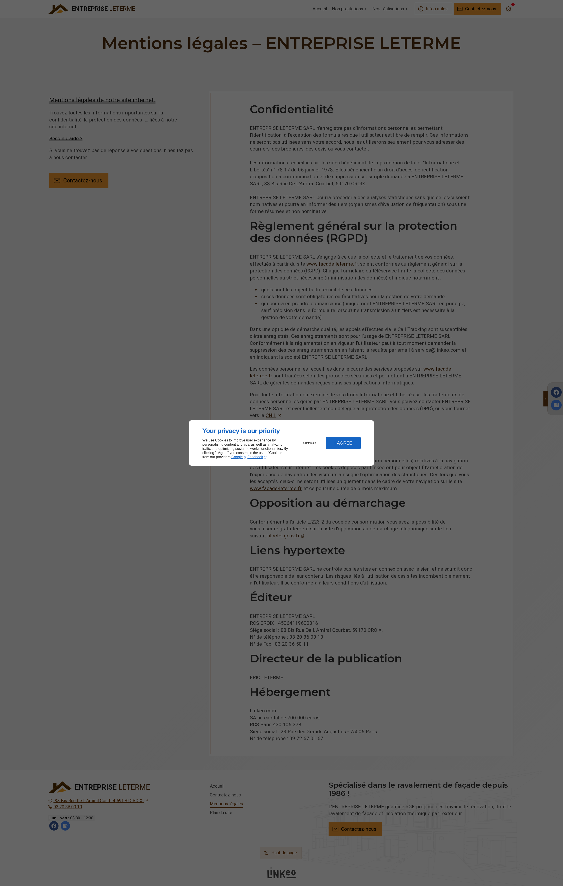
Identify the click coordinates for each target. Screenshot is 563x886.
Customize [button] (309, 443)
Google (237, 457)
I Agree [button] (343, 443)
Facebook (255, 457)
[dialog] (281, 443)
